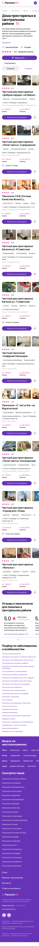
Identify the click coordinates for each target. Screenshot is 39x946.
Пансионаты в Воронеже (11, 795)
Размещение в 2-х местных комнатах (14, 725)
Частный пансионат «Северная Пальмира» (15, 354)
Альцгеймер (7, 571)
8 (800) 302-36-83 (8, 906)
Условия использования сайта (12, 923)
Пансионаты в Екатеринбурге (13, 799)
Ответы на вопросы (11, 888)
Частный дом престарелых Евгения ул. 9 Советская (17, 247)
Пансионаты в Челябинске (12, 862)
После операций (21, 253)
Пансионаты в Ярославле (11, 866)
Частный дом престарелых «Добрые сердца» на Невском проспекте (19, 95)
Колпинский (14, 750)
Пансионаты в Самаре (10, 837)
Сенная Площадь (29, 755)
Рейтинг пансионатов (12, 877)
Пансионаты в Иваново (10, 804)
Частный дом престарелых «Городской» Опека (17, 509)
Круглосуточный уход (9, 706)
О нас (4, 872)
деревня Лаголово (17, 766)
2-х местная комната (9, 465)
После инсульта (8, 203)
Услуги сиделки (7, 700)
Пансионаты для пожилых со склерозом (15, 693)
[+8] (19, 185)
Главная (4, 11)
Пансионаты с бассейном (10, 697)
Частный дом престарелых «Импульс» (17, 566)
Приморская (15, 755)
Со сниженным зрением (19, 99)
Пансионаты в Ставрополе (12, 849)
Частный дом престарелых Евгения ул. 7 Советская (17, 300)
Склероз (5, 149)
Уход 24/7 (6, 306)
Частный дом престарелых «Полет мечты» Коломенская (19, 459)
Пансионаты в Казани (10, 812)
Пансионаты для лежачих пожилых (14, 690)
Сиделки (33, 571)
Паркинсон (22, 306)
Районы (25, 11)
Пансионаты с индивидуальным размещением (17, 722)
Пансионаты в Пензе (9, 824)
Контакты (6, 883)
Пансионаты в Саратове (11, 841)
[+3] (19, 235)
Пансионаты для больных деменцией (14, 674)
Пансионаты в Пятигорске (12, 828)
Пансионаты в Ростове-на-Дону (14, 833)
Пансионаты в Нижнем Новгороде (14, 820)
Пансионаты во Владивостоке (13, 787)
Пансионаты (15, 11)
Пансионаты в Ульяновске (12, 857)
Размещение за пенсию (10, 709)
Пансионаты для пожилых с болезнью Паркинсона (19, 657)
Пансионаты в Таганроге (11, 853)
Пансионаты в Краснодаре (12, 816)
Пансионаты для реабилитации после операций (18, 678)
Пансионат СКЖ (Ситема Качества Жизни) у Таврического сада (16, 199)
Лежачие (32, 99)
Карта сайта (6, 921)
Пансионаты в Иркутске (11, 808)
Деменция (6, 99)
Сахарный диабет (8, 253)
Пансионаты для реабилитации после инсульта (18, 660)
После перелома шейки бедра (12, 360)
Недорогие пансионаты (10, 712)
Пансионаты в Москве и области (14, 779)
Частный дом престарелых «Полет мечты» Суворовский (19, 143)
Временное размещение (23, 412)
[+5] (19, 497)
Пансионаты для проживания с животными (16, 703)
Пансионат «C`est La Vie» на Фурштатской (18, 407)
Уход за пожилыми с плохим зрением (14, 671)
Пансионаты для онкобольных (12, 687)
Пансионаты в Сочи (9, 845)
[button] (19, 639)
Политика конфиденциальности (23, 921)
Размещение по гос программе (12, 731)
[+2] (19, 288)
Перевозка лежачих (8, 719)
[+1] (19, 131)
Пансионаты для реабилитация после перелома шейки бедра (18, 667)
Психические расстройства (11, 654)
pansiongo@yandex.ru (9, 909)
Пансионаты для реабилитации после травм (17, 681)
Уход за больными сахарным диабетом (15, 663)
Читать (11, 165)
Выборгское (28, 761)
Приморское (15, 761)
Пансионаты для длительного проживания (16, 716)
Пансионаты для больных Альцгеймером (16, 684)
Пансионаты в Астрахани (11, 783)
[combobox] (19, 63)
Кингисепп (32, 766)
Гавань (25, 750)
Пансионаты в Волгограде (12, 791)
